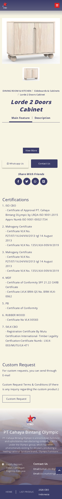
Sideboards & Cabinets (46, 90)
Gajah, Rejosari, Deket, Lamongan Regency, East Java (15, 468)
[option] (31, 41)
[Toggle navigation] (57, 5)
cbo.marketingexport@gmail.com (46, 473)
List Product (27, 491)
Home (9, 491)
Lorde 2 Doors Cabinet (32, 94)
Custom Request (16, 398)
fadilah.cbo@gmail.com (46, 468)
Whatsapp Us (16, 163)
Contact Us (44, 163)
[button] (31, 150)
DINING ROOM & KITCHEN (17, 90)
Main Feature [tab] (21, 118)
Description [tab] (42, 118)
